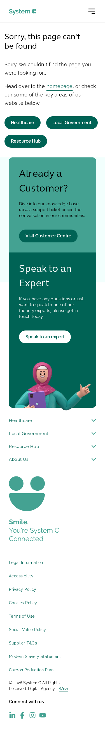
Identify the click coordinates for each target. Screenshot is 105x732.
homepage (59, 86)
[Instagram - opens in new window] (32, 715)
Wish (63, 688)
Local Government (71, 122)
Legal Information (26, 562)
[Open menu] (91, 11)
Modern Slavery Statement (35, 656)
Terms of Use (22, 616)
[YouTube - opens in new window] (42, 715)
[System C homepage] (22, 12)
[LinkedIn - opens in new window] (12, 715)
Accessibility (21, 576)
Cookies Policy (23, 603)
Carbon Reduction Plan (31, 670)
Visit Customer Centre (48, 236)
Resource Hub (26, 141)
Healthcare (22, 122)
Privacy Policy (22, 589)
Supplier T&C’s (23, 643)
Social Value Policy (27, 629)
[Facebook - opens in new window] (22, 715)
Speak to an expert (45, 336)
